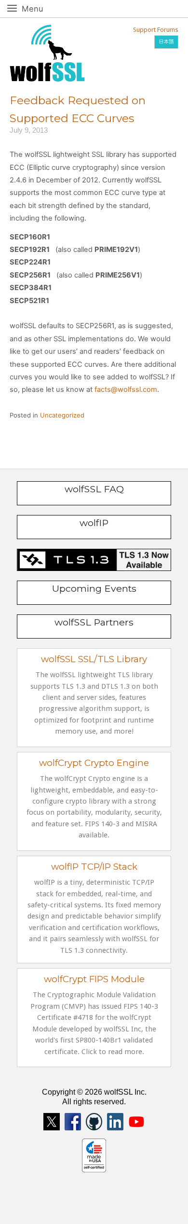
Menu (43, 8)
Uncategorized (62, 415)
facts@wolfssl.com (125, 389)
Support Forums (155, 29)
